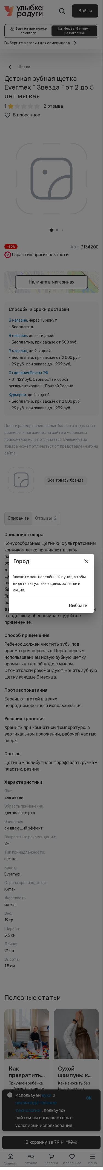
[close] (86, 561)
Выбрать (78, 605)
